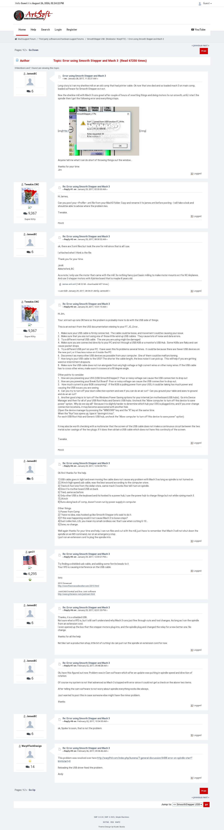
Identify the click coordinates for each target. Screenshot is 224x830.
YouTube (199, 29)
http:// (65, 130)
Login (58, 29)
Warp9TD (121, 39)
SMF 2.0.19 (98, 817)
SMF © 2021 (110, 817)
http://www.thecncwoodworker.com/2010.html (78, 586)
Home (22, 29)
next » (206, 45)
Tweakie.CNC (31, 184)
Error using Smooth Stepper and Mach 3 (84, 75)
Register (72, 29)
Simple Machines (122, 817)
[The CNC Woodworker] (30, 579)
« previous (197, 45)
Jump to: (166, 804)
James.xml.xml (68, 284)
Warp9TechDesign (32, 746)
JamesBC (31, 73)
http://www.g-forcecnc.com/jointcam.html (76, 594)
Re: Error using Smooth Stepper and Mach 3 (86, 186)
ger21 (31, 552)
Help (33, 29)
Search (45, 29)
